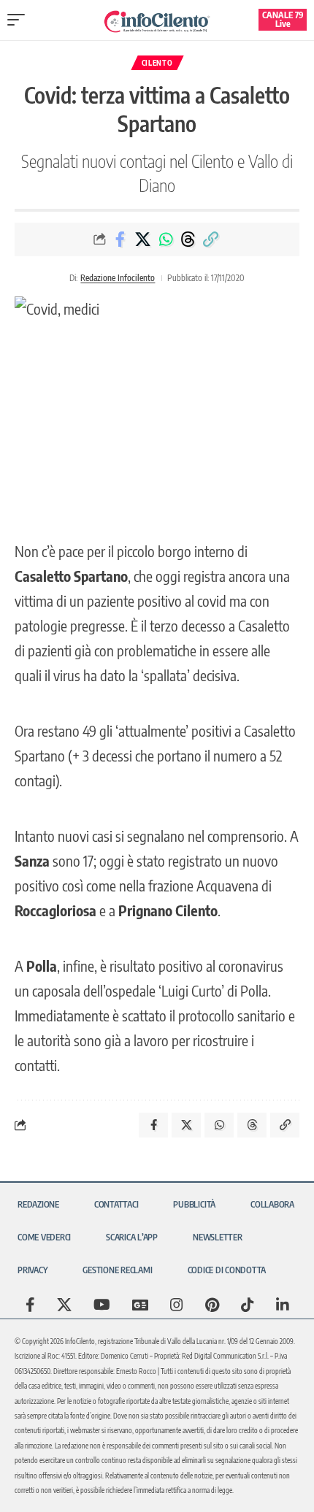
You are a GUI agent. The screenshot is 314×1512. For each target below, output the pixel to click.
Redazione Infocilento (117, 277)
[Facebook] (30, 1304)
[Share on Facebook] (120, 239)
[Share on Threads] (188, 239)
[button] (19, 20)
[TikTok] (247, 1304)
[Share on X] (143, 239)
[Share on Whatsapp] (166, 239)
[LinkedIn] (282, 1304)
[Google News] (140, 1304)
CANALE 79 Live (283, 19)
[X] (64, 1304)
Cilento (157, 62)
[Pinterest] (212, 1304)
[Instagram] (176, 1304)
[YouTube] (102, 1304)
